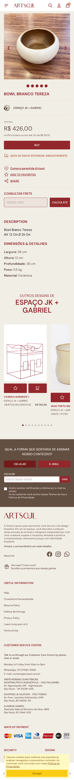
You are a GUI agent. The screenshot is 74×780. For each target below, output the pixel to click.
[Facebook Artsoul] (49, 554)
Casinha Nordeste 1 (16, 396)
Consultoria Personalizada (18, 599)
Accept (37, 773)
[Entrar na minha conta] (59, 5)
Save (65, 479)
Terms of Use (11, 630)
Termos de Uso (57, 494)
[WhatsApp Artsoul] (67, 554)
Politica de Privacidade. (22, 497)
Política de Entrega (14, 611)
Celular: (9, 474)
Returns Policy (12, 605)
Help (6, 592)
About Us (9, 555)
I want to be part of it (16, 624)
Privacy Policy (12, 618)
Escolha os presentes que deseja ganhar (33, 568)
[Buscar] (50, 5)
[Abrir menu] (6, 5)
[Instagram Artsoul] (58, 554)
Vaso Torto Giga (61, 406)
